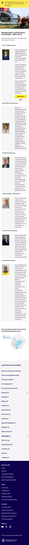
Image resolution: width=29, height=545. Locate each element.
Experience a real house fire (8, 516)
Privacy (3, 468)
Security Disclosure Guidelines (8, 480)
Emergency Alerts (5, 493)
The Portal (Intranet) (7, 519)
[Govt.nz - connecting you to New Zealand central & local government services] (14, 540)
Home (2, 17)
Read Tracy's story (20, 98)
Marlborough (4, 19)
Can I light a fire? (6, 507)
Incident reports (5, 490)
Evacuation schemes (6, 496)
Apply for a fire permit (7, 510)
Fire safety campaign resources (9, 499)
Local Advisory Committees (17, 17)
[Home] (4, 10)
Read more (7, 5)
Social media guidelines (7, 477)
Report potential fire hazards (9, 513)
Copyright (3, 471)
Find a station (4, 487)
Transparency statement (7, 474)
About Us (8, 17)
